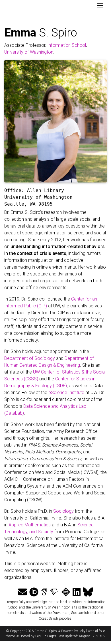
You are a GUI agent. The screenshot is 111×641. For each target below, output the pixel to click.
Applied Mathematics (30, 525)
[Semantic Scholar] (54, 592)
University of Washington (28, 52)
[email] (22, 592)
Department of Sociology (29, 358)
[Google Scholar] (44, 592)
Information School (66, 45)
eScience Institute (66, 392)
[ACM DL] (65, 592)
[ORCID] (33, 592)
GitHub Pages (45, 636)
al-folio (100, 631)
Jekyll (83, 631)
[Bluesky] (88, 592)
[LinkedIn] (77, 592)
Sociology (63, 511)
